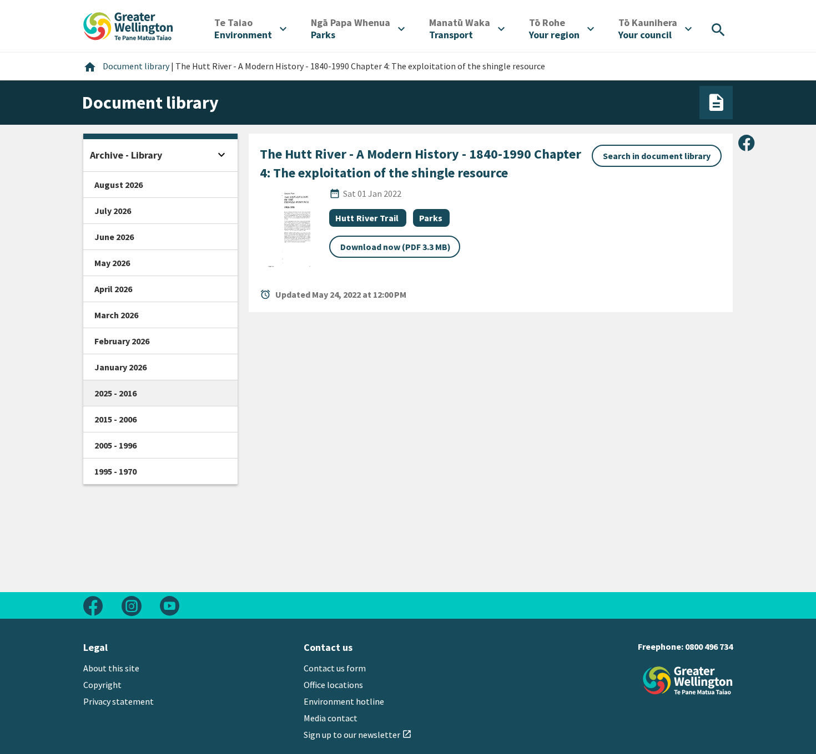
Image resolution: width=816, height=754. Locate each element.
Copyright (102, 684)
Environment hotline (344, 701)
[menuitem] (250, 29)
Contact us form (335, 668)
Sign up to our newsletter (358, 734)
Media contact (330, 718)
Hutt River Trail (367, 217)
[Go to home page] (128, 24)
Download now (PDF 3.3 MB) (395, 246)
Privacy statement (118, 701)
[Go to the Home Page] (688, 680)
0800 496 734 (709, 646)
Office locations (333, 684)
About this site (111, 668)
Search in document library (657, 155)
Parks (431, 217)
